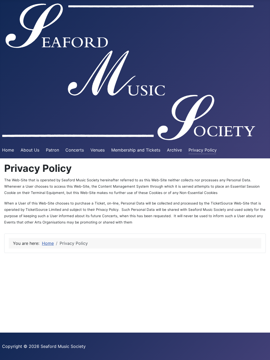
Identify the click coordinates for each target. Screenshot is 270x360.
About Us (30, 150)
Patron (52, 150)
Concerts (74, 150)
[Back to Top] (261, 350)
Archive (174, 150)
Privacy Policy (203, 150)
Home (8, 150)
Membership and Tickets (135, 150)
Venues (97, 150)
